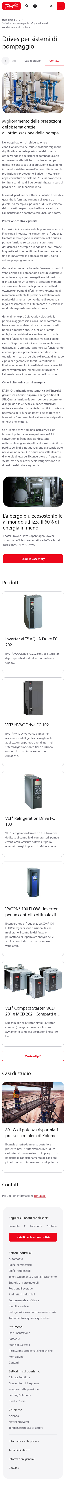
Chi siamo (15, 1410)
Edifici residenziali (20, 1270)
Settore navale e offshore (24, 1300)
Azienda (14, 1416)
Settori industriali (20, 1253)
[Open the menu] (61, 6)
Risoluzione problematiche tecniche (31, 1350)
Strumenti (16, 1327)
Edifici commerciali (20, 1265)
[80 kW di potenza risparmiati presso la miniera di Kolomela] (33, 1103)
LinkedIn (14, 1226)
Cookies (14, 1468)
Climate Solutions (19, 1377)
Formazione (16, 1356)
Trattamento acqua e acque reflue (29, 1318)
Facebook (36, 1226)
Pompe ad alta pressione (24, 1389)
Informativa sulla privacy (24, 1441)
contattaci (40, 1195)
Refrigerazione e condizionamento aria (32, 1312)
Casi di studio (33, 60)
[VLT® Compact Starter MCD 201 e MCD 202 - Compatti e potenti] (33, 981)
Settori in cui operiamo (24, 1371)
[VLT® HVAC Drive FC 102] (33, 698)
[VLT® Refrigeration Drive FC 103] (33, 791)
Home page (8, 19)
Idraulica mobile (19, 1306)
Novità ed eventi (19, 1422)
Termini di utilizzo (19, 1450)
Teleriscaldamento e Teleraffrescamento (33, 1276)
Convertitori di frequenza (24, 1383)
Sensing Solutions (20, 1395)
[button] (43, 6)
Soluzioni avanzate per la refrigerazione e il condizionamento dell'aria (25, 25)
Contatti (54, 60)
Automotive (16, 1259)
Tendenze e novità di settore (26, 1427)
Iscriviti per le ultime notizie (33, 1237)
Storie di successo (19, 1345)
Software (14, 1339)
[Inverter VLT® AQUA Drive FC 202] (33, 612)
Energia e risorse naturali (24, 1282)
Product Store (17, 1401)
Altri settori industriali (22, 1294)
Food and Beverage (21, 1288)
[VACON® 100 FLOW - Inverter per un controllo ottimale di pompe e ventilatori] (33, 882)
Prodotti (11, 60)
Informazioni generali (22, 1459)
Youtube (51, 1226)
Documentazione (19, 1333)
